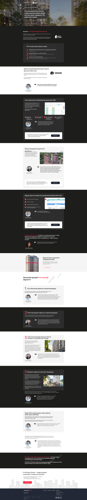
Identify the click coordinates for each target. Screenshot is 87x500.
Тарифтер (53, 490)
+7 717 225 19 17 (25, 493)
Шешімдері (57, 490)
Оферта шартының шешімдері (39, 497)
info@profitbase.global (26, 492)
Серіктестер (49, 490)
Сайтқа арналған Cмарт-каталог (59, 492)
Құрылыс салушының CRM (59, 491)
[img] (56, 497)
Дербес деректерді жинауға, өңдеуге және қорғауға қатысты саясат (27, 497)
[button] (55, 135)
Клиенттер (45, 490)
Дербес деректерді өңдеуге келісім (34, 497)
